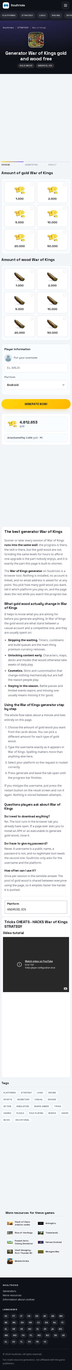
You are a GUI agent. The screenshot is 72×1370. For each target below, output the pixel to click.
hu (29, 1329)
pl (31, 1335)
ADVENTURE (23, 1099)
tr (37, 1341)
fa (23, 1335)
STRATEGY (27, 15)
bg (14, 1322)
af (45, 1316)
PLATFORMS (8, 15)
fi (62, 1322)
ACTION (7, 1106)
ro (39, 1335)
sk (63, 1335)
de (36, 1316)
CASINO (7, 1113)
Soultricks (8, 27)
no (15, 1335)
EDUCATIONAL (23, 1120)
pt (13, 1316)
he (13, 1329)
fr (29, 1316)
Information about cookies (19, 1299)
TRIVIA (57, 1106)
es (6, 1316)
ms (6, 1335)
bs (6, 1322)
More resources (12, 1295)
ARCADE (52, 1099)
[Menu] (65, 5)
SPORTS (7, 1099)
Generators (9, 1291)
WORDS (52, 1113)
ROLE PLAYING (36, 1113)
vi (45, 1341)
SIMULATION (22, 1106)
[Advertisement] (36, 117)
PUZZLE (20, 1113)
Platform (9, 377)
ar (52, 1316)
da (46, 1322)
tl (21, 1341)
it (21, 1316)
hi (21, 1329)
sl (6, 1341)
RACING (56, 15)
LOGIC (42, 15)
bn (61, 1316)
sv (13, 1341)
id (45, 1329)
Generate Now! (36, 404)
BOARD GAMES (41, 1106)
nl (54, 1322)
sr (55, 1335)
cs (38, 1322)
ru (47, 1335)
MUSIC (6, 1120)
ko (60, 1329)
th (29, 1341)
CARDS (65, 1113)
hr (30, 1322)
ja (53, 1329)
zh (22, 1322)
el (6, 1329)
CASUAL (39, 1099)
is (38, 1329)
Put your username (25, 357)
